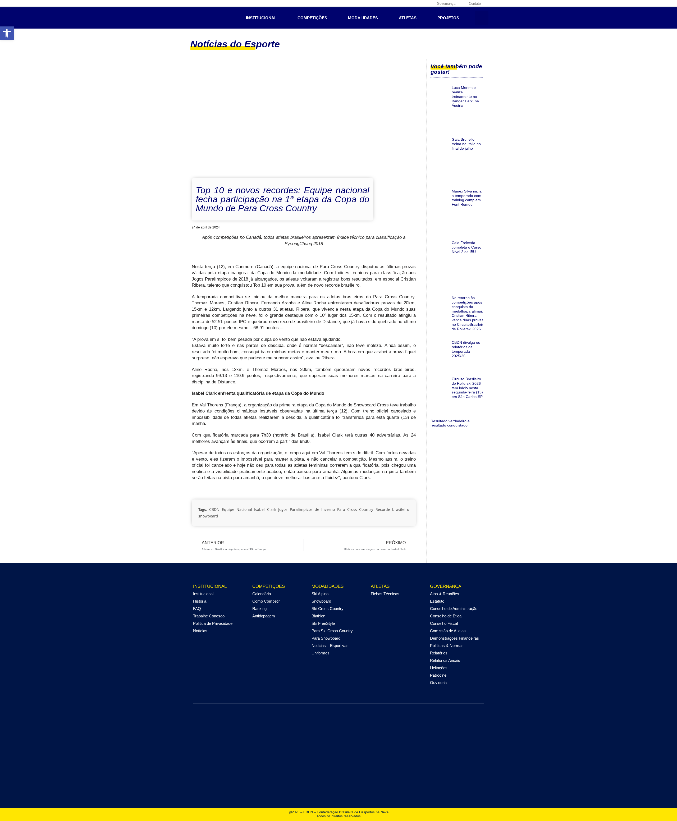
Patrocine (438, 675)
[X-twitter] (411, 3)
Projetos (448, 18)
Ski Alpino (320, 593)
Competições (312, 18)
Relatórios (438, 653)
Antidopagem (263, 616)
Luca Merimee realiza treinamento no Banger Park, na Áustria (465, 96)
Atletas (408, 18)
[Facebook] (395, 3)
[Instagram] (403, 3)
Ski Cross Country (328, 608)
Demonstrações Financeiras (454, 638)
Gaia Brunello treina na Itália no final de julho (466, 143)
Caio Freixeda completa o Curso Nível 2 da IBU (466, 247)
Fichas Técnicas (385, 593)
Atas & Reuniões (444, 593)
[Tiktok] (428, 3)
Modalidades (363, 18)
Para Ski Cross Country (332, 631)
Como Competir (266, 601)
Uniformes (321, 653)
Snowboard (321, 601)
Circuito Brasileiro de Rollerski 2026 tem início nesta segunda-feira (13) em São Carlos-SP (467, 388)
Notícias (200, 631)
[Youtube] (420, 3)
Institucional (261, 18)
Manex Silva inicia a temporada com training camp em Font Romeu (467, 198)
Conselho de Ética (445, 616)
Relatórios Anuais (445, 660)
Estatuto (437, 601)
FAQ (197, 608)
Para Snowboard (326, 638)
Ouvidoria (438, 682)
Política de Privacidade (212, 623)
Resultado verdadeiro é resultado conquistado (450, 423)
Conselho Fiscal (444, 623)
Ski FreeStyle (323, 623)
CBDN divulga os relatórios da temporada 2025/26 (466, 349)
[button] (481, 18)
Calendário (261, 593)
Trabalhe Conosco (209, 616)
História (199, 601)
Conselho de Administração (453, 608)
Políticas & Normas (447, 645)
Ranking (259, 608)
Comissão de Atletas (448, 631)
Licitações (438, 668)
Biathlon (318, 616)
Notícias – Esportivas (330, 645)
